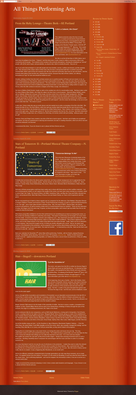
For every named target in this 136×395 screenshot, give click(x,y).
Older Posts (85, 378)
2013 (96, 92)
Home (51, 378)
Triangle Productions (114, 135)
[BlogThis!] (49, 132)
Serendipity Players (114, 147)
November (99, 39)
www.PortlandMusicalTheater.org (64, 176)
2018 (96, 79)
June (97, 63)
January (98, 76)
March (98, 70)
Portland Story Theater (115, 168)
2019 (96, 34)
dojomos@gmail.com (114, 194)
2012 (96, 94)
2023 (96, 24)
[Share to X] (51, 132)
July (97, 60)
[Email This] (47, 132)
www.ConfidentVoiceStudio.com (65, 168)
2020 (96, 32)
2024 (96, 22)
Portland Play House (114, 157)
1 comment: (40, 132)
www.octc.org (62, 235)
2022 (96, 27)
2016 (96, 84)
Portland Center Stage (115, 143)
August (98, 47)
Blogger (76, 391)
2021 (96, 29)
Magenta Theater (113, 153)
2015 (96, 87)
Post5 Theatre (113, 132)
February (98, 73)
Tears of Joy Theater (114, 172)
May (97, 65)
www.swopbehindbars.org (62, 52)
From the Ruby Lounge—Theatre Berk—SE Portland (44, 23)
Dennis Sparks (99, 105)
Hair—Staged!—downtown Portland (35, 256)
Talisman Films (113, 178)
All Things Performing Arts (44, 8)
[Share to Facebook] (53, 132)
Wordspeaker (112, 118)
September (99, 44)
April (97, 68)
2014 (96, 89)
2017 (96, 81)
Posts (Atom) (24, 381)
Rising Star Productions (115, 175)
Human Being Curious (115, 150)
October (98, 42)
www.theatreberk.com (74, 54)
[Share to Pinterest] (54, 132)
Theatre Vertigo (113, 165)
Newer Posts (18, 378)
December (99, 37)
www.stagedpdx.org (74, 276)
